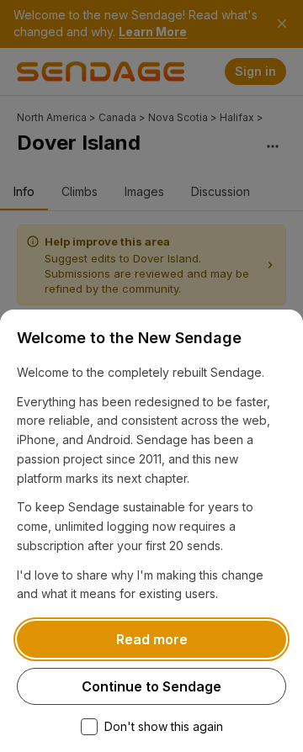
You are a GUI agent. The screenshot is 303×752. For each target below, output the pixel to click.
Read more (152, 639)
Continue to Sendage (151, 686)
